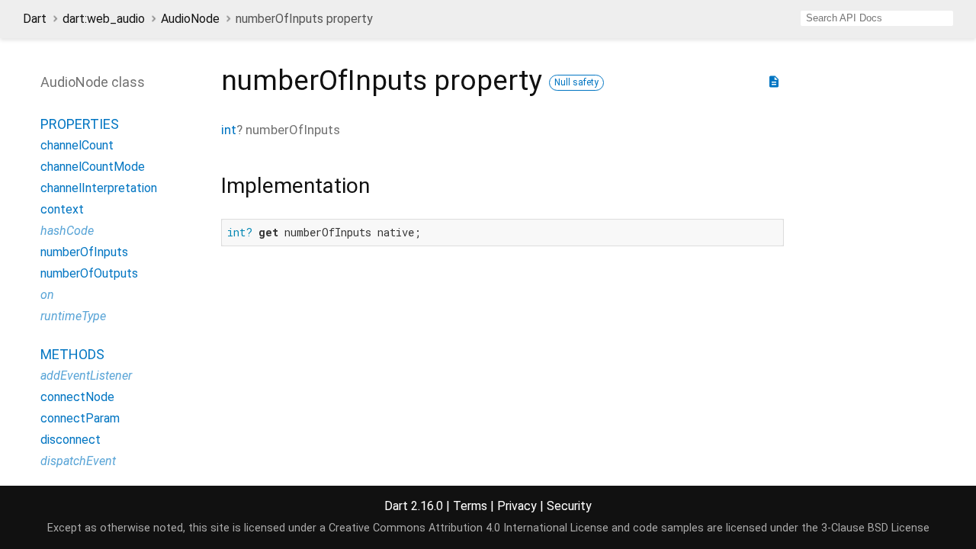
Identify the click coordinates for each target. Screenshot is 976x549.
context (62, 209)
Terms (470, 506)
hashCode (67, 230)
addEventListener (86, 375)
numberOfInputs (84, 252)
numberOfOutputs (89, 273)
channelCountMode (92, 166)
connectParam (80, 418)
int (228, 129)
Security (569, 506)
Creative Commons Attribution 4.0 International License (468, 528)
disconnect (70, 439)
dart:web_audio (104, 18)
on (47, 294)
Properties (79, 124)
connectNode (77, 397)
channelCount (77, 145)
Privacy (517, 506)
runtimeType (73, 316)
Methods (72, 354)
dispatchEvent (78, 461)
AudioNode (190, 18)
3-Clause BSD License (875, 528)
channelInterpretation (98, 188)
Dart (35, 18)
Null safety (576, 82)
